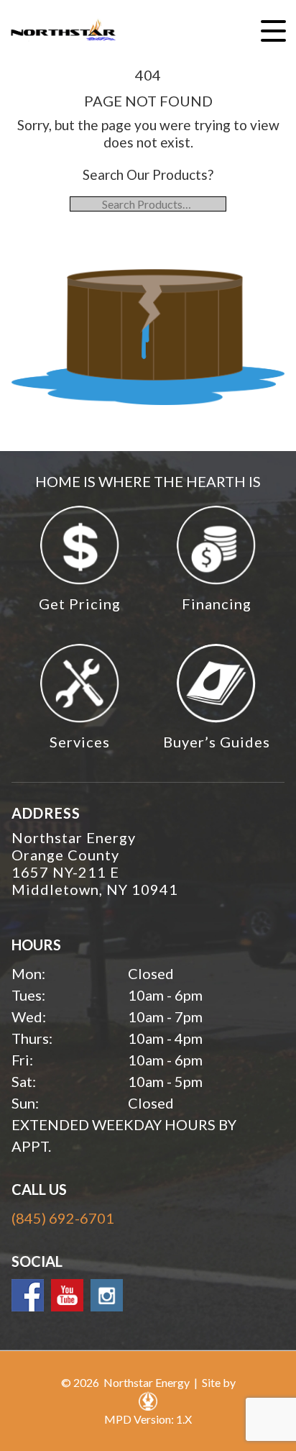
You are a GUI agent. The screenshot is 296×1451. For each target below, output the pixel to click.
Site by (219, 1382)
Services (80, 741)
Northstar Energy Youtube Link (67, 1295)
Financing (216, 603)
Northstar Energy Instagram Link (107, 1295)
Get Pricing (80, 603)
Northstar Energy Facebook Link (27, 1295)
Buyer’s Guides (216, 741)
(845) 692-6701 (62, 1218)
